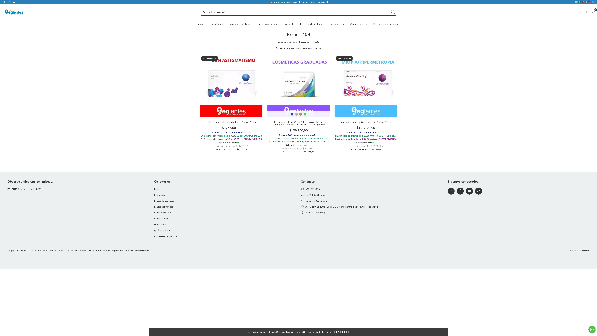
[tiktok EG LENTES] (18, 2)
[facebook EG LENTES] (9, 2)
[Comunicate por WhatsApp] (591, 329)
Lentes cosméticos (267, 24)
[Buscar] (393, 12)
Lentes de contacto (240, 24)
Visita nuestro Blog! (315, 212)
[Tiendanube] (580, 251)
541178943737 (312, 189)
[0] (593, 12)
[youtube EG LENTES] (14, 2)
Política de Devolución (386, 24)
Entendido (341, 332)
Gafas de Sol (337, 24)
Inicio (201, 24)
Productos (215, 24)
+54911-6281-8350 (315, 195)
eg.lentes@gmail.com (316, 200)
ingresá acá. (118, 250)
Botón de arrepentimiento (138, 250)
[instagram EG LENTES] (4, 2)
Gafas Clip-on (316, 24)
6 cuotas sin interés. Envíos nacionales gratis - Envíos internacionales (298, 2)
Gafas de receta (293, 24)
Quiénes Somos (359, 24)
